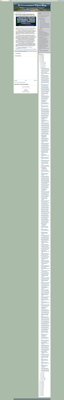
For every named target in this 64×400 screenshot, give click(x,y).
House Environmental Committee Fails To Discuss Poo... (45, 302)
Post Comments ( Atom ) (21, 82)
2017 (41, 384)
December (42, 62)
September (42, 66)
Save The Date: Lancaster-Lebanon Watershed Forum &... (45, 82)
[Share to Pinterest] (35, 49)
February (42, 378)
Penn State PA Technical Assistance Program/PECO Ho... (45, 171)
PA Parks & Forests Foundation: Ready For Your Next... (45, 155)
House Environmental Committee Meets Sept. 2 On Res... (45, 287)
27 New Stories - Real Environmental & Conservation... (44, 101)
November (42, 63)
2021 (41, 61)
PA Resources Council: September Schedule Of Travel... (44, 242)
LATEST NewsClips (43, 19)
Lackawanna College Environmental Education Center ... (45, 343)
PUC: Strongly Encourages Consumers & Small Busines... (45, 174)
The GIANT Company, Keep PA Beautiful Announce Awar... (45, 280)
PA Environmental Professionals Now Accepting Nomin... (44, 168)
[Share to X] (33, 49)
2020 (41, 381)
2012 (41, 390)
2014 (41, 388)
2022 (41, 60)
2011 (41, 391)
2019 (41, 382)
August (42, 67)
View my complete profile (44, 50)
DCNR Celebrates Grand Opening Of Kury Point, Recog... (44, 152)
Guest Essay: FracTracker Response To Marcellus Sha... (44, 315)
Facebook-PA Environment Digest (45, 24)
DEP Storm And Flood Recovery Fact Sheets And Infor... (45, 73)
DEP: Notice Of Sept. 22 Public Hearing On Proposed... (44, 366)
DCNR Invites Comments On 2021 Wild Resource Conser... (45, 263)
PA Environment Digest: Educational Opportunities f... (45, 230)
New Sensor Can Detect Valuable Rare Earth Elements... (44, 118)
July (41, 372)
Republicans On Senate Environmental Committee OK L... (45, 300)
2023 (41, 59)
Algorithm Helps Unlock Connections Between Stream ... (44, 233)
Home (26, 80)
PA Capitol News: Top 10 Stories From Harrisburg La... (44, 106)
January (42, 379)
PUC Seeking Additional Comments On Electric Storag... (44, 141)
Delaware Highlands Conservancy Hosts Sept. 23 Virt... (45, 268)
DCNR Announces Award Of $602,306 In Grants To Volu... (45, 294)
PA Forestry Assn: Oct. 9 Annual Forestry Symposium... (44, 308)
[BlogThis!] (32, 49)
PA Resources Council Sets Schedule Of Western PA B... (45, 158)
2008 (41, 395)
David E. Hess (42, 31)
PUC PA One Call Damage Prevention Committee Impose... (44, 94)
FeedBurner (27, 91)
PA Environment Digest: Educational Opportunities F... (45, 104)
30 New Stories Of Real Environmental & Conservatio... (44, 335)
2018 (41, 383)
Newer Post (16, 80)
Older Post (35, 80)
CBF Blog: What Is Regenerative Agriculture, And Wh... (45, 121)
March (42, 377)
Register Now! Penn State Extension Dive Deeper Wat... (44, 357)
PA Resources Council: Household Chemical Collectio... (44, 198)
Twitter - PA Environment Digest (44, 23)
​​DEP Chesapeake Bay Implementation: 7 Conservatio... (44, 189)
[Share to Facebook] (34, 49)
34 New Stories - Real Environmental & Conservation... (44, 224)
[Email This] (30, 49)
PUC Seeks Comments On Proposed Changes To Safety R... (45, 258)
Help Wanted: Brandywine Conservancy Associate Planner (44, 275)
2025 (41, 56)
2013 (41, 389)
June (42, 373)
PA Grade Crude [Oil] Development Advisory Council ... (44, 352)
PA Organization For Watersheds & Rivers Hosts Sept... (45, 251)
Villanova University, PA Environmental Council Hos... (44, 360)
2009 (41, 394)
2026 (41, 55)
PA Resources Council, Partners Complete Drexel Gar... (45, 363)
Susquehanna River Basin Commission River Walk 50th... (44, 163)
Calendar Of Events (43, 22)
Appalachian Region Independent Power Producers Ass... (44, 136)
